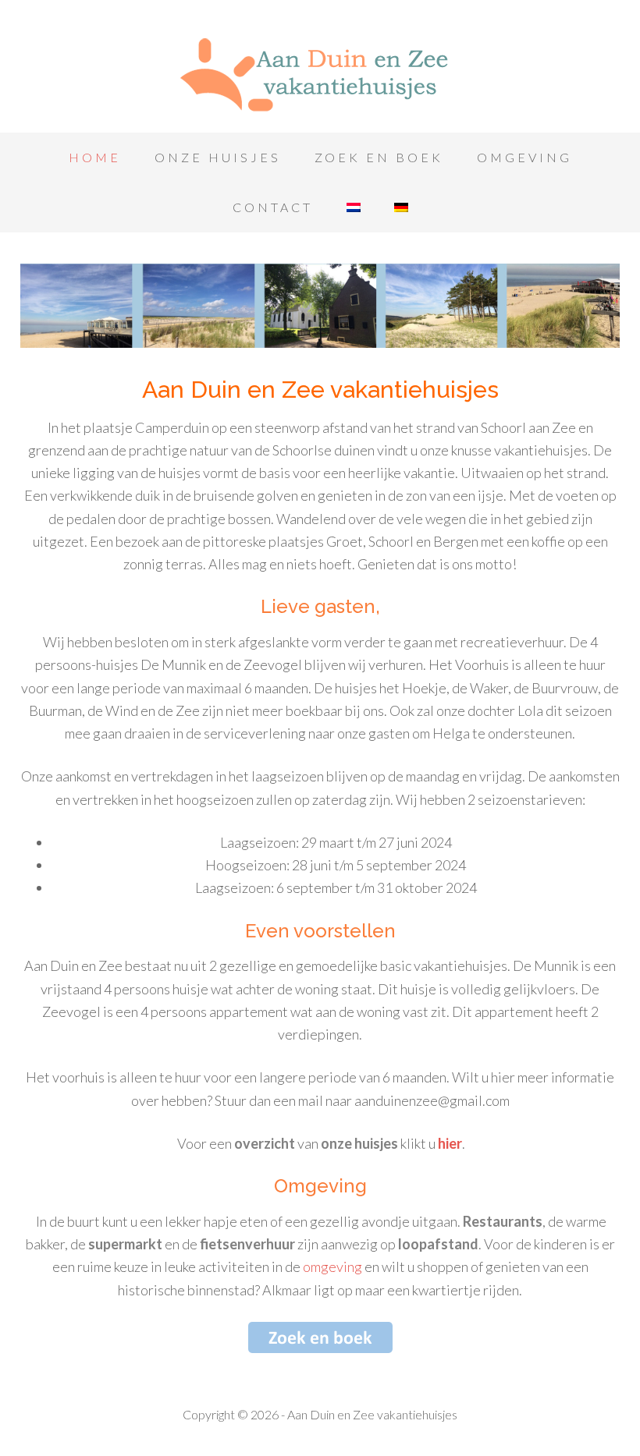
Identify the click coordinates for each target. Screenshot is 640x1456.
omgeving (332, 1266)
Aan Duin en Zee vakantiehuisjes (320, 70)
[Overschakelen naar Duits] (401, 207)
